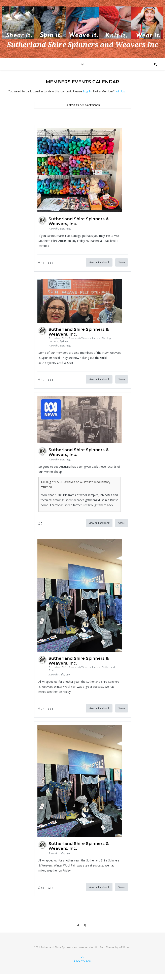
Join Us (120, 91)
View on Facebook (99, 262)
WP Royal (124, 947)
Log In (87, 91)
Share (121, 262)
